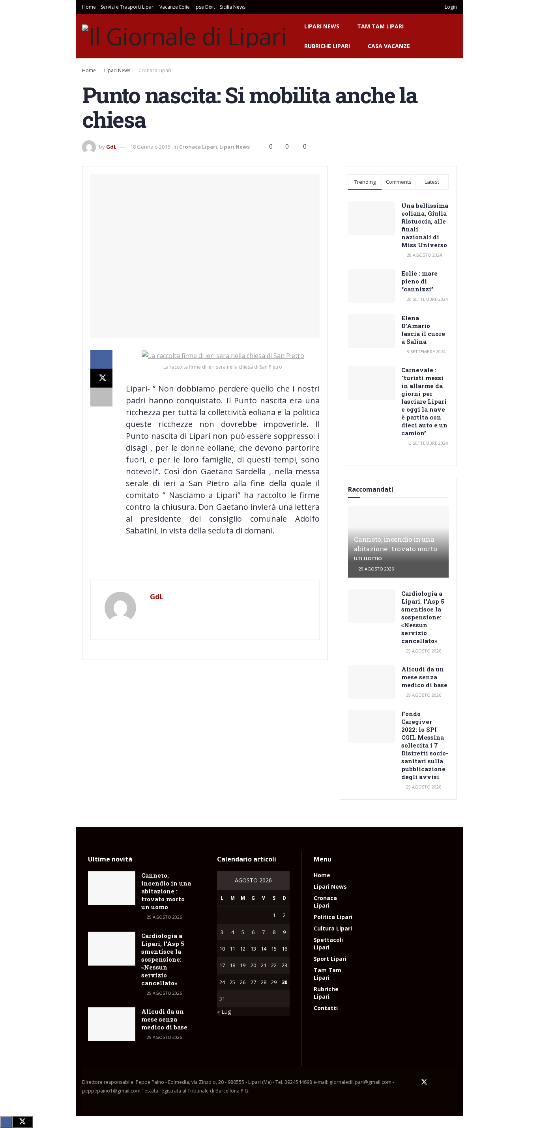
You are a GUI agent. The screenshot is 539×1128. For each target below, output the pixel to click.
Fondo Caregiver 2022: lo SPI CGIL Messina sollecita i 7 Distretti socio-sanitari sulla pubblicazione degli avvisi (424, 745)
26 (242, 982)
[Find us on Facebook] (413, 1082)
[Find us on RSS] (454, 1082)
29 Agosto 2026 (375, 569)
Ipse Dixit (205, 7)
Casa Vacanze (389, 46)
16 (284, 948)
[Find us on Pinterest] (434, 1082)
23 (284, 965)
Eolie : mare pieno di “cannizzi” (419, 281)
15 (274, 948)
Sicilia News (232, 7)
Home (89, 7)
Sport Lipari (330, 958)
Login (450, 7)
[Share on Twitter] (101, 378)
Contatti (326, 1008)
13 (253, 948)
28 (263, 982)
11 (232, 948)
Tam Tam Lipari (380, 26)
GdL (111, 146)
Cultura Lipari (333, 928)
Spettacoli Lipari (328, 943)
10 (222, 948)
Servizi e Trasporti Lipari (128, 7)
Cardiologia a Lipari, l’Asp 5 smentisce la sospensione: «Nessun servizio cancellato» (422, 617)
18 (232, 965)
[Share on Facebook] (101, 359)
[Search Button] (426, 7)
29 (274, 982)
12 (242, 948)
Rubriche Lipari (327, 46)
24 (222, 982)
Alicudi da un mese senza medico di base (424, 677)
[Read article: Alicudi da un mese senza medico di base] (371, 682)
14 (263, 948)
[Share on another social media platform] (101, 397)
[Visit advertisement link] (205, 563)
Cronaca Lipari (154, 70)
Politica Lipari (333, 917)
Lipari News (321, 26)
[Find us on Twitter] (424, 1082)
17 (222, 965)
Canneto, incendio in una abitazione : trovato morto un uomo (395, 549)
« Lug (224, 1011)
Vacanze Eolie (174, 7)
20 (253, 965)
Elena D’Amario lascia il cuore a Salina (423, 329)
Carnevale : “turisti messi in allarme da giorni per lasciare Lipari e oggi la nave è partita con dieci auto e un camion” (424, 401)
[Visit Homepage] (184, 36)
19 (242, 965)
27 (253, 982)
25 (232, 982)
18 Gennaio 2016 (150, 146)
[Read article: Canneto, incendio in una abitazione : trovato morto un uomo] (111, 888)
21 (263, 965)
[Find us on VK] (444, 1082)
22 (274, 965)
